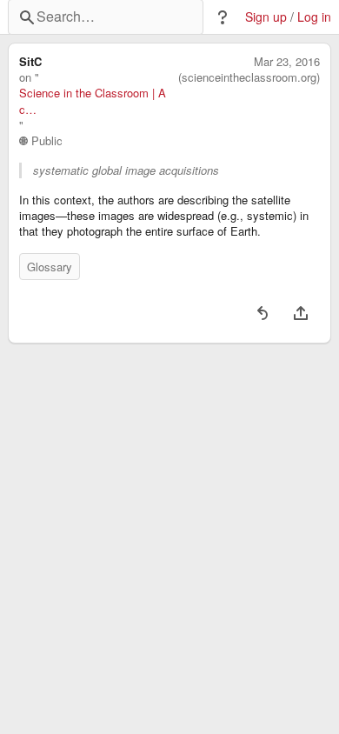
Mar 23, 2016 (287, 62)
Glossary (49, 266)
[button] (222, 17)
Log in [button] (314, 17)
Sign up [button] (266, 17)
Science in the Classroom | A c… (92, 101)
